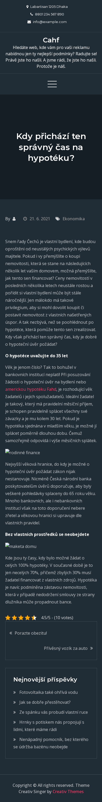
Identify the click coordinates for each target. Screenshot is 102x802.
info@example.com (50, 22)
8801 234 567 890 (49, 14)
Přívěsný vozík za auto (66, 648)
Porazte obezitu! (31, 633)
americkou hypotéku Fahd (30, 389)
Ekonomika (74, 219)
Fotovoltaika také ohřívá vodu (48, 692)
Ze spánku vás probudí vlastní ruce (53, 712)
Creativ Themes (68, 791)
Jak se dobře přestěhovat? (45, 702)
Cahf (51, 40)
